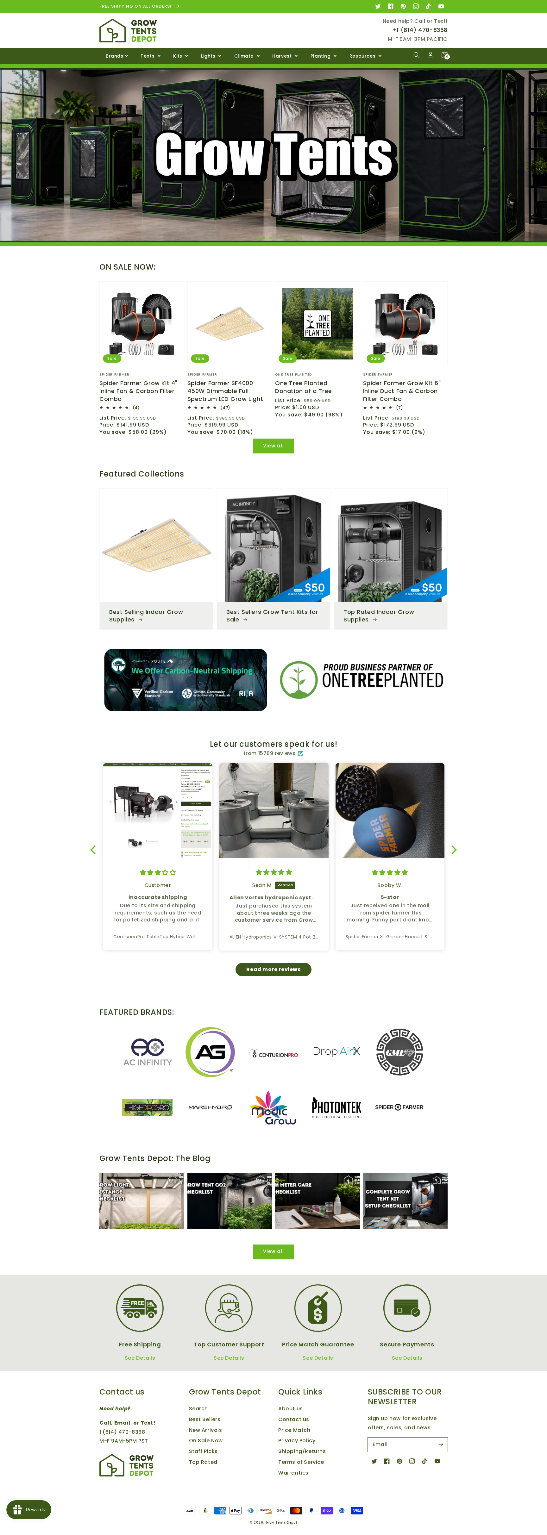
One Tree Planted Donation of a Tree (303, 387)
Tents (148, 56)
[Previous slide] (245, 238)
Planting (321, 56)
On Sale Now (206, 1440)
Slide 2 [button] (265, 238)
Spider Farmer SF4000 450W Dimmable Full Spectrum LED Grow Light (225, 391)
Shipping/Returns (302, 1451)
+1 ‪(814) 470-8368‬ (420, 30)
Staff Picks (203, 1451)
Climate (244, 56)
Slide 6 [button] (294, 238)
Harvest (282, 56)
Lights (209, 56)
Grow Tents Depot (281, 1522)
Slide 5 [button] (287, 238)
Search (198, 1408)
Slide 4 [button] (279, 238)
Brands (114, 56)
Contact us (293, 1419)
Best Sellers (205, 1419)
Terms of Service (301, 1462)
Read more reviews (273, 969)
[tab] (256, 236)
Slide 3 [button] (272, 238)
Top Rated (203, 1462)
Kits (178, 56)
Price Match (294, 1430)
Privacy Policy (296, 1440)
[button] (417, 55)
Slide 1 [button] (258, 238)
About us (290, 1408)
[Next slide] (301, 238)
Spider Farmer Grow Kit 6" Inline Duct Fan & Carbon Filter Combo (402, 391)
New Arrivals (205, 1430)
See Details (140, 1358)
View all (273, 445)
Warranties (293, 1472)
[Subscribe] (441, 1444)
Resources (363, 56)
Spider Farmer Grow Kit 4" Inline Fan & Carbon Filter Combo (138, 391)
